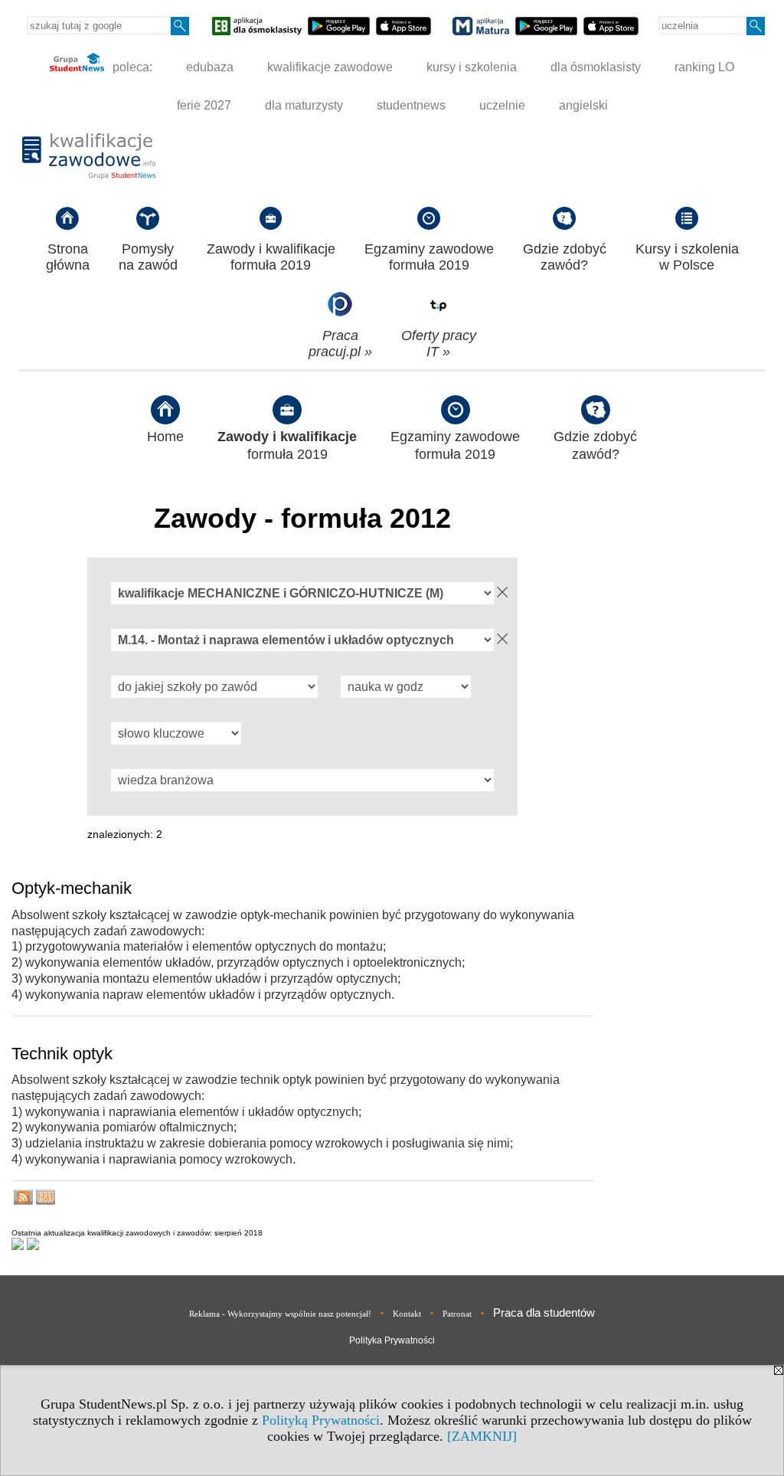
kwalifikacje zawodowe (330, 67)
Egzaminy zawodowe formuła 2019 (429, 257)
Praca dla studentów (544, 1312)
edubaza (210, 67)
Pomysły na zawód (148, 257)
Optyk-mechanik (71, 888)
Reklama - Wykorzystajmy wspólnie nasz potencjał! (280, 1313)
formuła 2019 (287, 445)
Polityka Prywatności (392, 1340)
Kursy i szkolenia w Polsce (687, 257)
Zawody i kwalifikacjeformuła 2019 (271, 257)
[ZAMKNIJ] (482, 1436)
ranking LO (704, 67)
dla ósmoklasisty (595, 67)
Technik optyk (62, 1053)
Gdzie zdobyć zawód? (564, 257)
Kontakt (407, 1313)
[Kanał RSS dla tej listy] (23, 1200)
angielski (583, 105)
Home (165, 436)
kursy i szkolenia (471, 67)
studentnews (411, 105)
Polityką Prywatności (321, 1420)
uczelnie (502, 105)
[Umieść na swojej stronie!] (45, 1200)
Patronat (457, 1313)
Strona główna (68, 257)
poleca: (130, 67)
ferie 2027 (204, 105)
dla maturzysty (304, 105)
